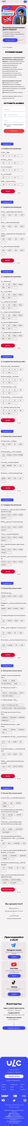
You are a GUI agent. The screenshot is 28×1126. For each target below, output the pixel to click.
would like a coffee (7, 708)
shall (20, 632)
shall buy (13, 729)
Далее (8, 191)
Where (20, 315)
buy (3, 455)
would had (16, 843)
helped (4, 803)
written (9, 596)
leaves (16, 683)
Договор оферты (14, 1107)
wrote (20, 596)
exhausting (13, 717)
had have (10, 814)
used (9, 766)
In (9, 410)
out (17, 867)
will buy (5, 729)
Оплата (22, 1084)
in (9, 400)
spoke (21, 608)
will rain (10, 620)
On (15, 410)
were (9, 250)
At (3, 410)
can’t (21, 250)
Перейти (14, 957)
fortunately (13, 855)
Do (3, 315)
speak (9, 608)
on (15, 400)
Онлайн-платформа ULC (13, 1080)
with (9, 403)
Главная (4, 47)
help (11, 803)
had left (13, 680)
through (10, 867)
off (3, 867)
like (15, 465)
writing (3, 596)
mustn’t (3, 552)
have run (4, 692)
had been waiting (15, 879)
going (3, 478)
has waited (13, 882)
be (20, 465)
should (20, 549)
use (4, 766)
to (3, 403)
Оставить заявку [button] (10, 40)
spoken (4, 608)
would (15, 754)
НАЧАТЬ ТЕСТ (14, 131)
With (9, 413)
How (9, 318)
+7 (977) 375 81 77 (13, 1019)
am (3, 184)
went (9, 478)
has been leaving (6, 683)
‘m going (9, 645)
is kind (3, 705)
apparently (23, 855)
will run (21, 692)
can (16, 250)
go (20, 478)
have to (4, 549)
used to (15, 766)
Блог (21, 1087)
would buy (21, 729)
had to (15, 549)
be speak (15, 608)
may (20, 754)
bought (20, 455)
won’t (9, 754)
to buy (15, 455)
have (22, 645)
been (9, 444)
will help (18, 803)
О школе (3, 1089)
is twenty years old (12, 705)
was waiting (5, 879)
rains (22, 620)
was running (13, 692)
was (3, 250)
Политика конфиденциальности (14, 1105)
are (15, 184)
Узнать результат (8, 889)
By (20, 410)
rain (3, 620)
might (9, 632)
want (3, 465)
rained (16, 620)
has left (5, 680)
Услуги (3, 1087)
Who (3, 318)
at (3, 400)
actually (5, 858)
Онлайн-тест (14, 1084)
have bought (5, 832)
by (20, 400)
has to (9, 549)
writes (15, 596)
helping (5, 806)
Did (9, 315)
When (14, 315)
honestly (4, 855)
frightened (5, 717)
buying (9, 455)
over (23, 867)
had (3, 843)
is (9, 184)
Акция (12, 1087)
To (3, 413)
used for (20, 766)
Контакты (23, 1089)
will (15, 632)
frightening (5, 720)
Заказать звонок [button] (14, 1028)
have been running (7, 695)
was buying (19, 829)
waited (4, 882)
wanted (9, 465)
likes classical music (19, 708)
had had (19, 814)
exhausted (21, 717)
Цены (12, 1089)
